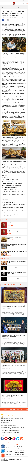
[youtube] (6, 438)
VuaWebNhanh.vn (4, 460)
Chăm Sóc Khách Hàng (19, 452)
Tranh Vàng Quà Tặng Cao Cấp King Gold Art (17, 267)
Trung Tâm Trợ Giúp (19, 446)
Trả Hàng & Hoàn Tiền (19, 450)
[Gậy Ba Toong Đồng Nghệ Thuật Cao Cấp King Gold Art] (4, 279)
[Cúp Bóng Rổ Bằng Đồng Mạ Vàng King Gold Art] (4, 253)
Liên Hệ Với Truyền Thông (6, 454)
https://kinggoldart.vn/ (10, 181)
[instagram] (13, 438)
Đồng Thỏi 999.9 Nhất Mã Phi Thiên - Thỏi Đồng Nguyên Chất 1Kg (16, 231)
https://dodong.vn (17, 432)
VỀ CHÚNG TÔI (5, 443)
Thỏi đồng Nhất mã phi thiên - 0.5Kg (15, 222)
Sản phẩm (19, 409)
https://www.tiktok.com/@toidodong (12, 430)
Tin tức (7, 7)
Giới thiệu (12, 409)
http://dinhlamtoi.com (5, 422)
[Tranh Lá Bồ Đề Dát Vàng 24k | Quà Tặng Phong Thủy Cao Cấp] (14, 385)
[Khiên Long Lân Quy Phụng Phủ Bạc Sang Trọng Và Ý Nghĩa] (4, 274)
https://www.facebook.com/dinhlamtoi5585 (14, 423)
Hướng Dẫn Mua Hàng (19, 448)
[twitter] (17, 438)
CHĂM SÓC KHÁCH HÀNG (20, 443)
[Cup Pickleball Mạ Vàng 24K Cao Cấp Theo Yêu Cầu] (14, 355)
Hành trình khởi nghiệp (15, 7)
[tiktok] (10, 438)
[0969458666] (3, 455)
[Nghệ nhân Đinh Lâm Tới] (14, 325)
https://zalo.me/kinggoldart (11, 434)
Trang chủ (3, 7)
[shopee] (21, 438)
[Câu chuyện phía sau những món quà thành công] (4, 263)
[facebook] (2, 438)
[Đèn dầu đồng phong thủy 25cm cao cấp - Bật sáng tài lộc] (4, 246)
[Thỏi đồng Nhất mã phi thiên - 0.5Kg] (4, 225)
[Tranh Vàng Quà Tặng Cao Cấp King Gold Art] (4, 268)
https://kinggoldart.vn (9, 432)
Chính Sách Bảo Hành (19, 454)
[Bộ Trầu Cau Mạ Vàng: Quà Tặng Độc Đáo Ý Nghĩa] (4, 239)
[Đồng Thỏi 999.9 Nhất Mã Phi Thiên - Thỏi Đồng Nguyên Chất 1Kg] (4, 232)
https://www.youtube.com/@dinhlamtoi (8, 425)
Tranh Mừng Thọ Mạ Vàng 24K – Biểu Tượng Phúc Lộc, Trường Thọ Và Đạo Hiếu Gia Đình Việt (13, 306)
